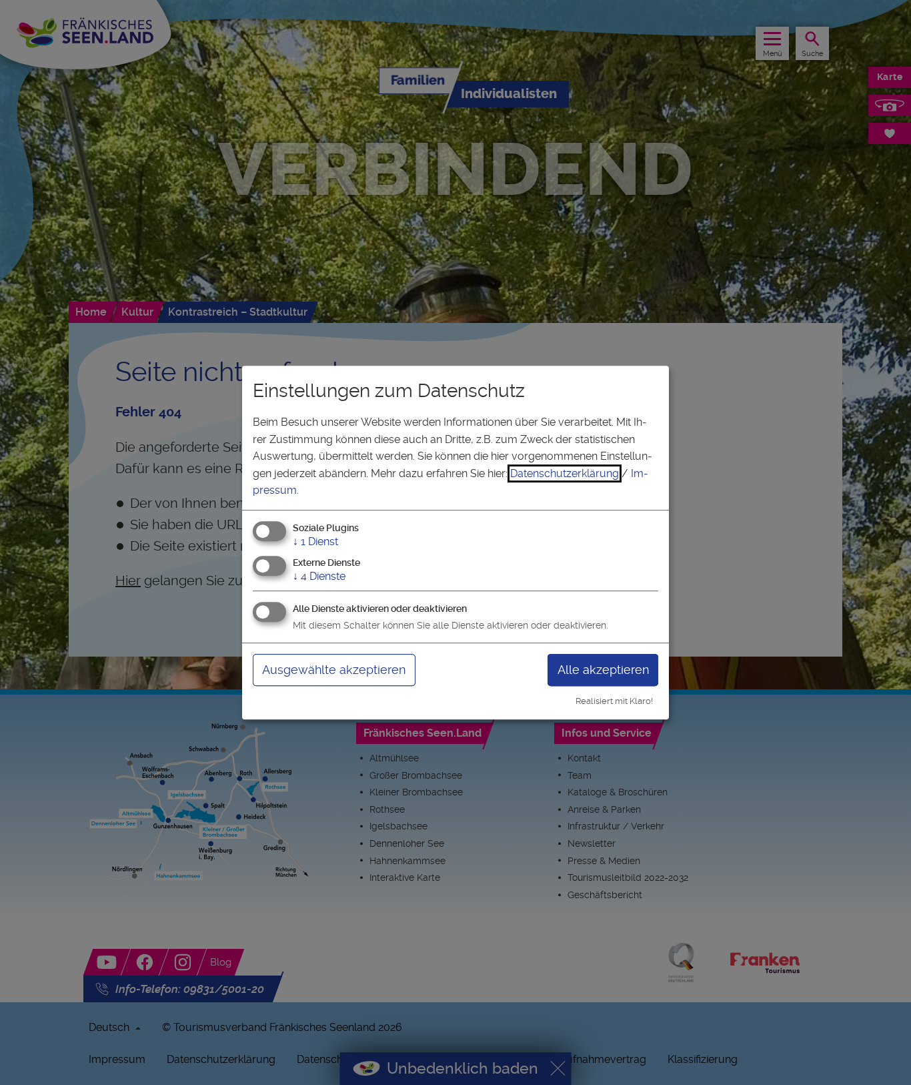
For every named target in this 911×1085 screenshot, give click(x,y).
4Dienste (319, 576)
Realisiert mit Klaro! (614, 701)
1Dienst (315, 541)
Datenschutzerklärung (564, 473)
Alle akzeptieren (603, 670)
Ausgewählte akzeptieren (333, 670)
